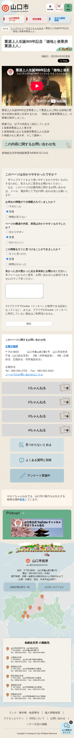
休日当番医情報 (59, 19)
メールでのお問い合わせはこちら (24, 374)
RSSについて (37, 718)
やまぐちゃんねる (34, 28)
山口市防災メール (14, 19)
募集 (22, 499)
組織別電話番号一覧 (20, 587)
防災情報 (37, 19)
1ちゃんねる (37, 388)
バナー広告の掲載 (37, 724)
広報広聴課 (11, 346)
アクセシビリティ (14, 718)
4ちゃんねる (37, 430)
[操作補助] (50, 8)
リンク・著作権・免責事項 (24, 712)
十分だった (15, 206)
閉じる (71, 722)
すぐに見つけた (18, 253)
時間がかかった (18, 264)
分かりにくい (16, 242)
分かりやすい (16, 232)
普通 (11, 211)
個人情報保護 (52, 712)
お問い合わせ (57, 718)
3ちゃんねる (37, 416)
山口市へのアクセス (54, 587)
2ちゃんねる (37, 402)
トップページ (17, 28)
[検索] (68, 8)
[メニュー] (59, 8)
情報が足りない (18, 216)
